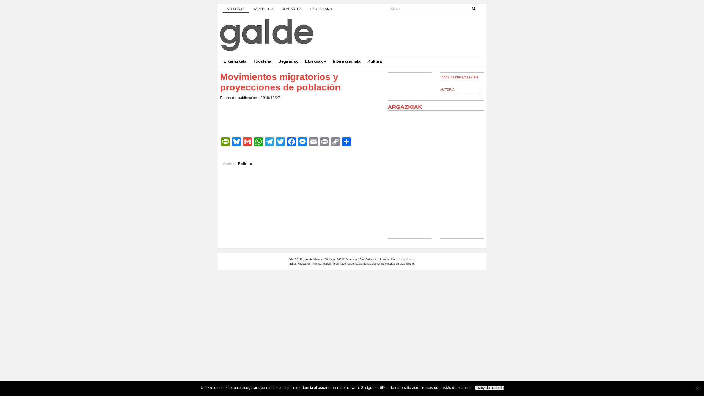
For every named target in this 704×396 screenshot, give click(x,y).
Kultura (374, 61)
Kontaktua (292, 9)
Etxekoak (315, 61)
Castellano (321, 9)
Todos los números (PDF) (459, 77)
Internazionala (346, 61)
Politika (245, 163)
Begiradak (288, 61)
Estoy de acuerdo (489, 388)
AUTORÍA (447, 90)
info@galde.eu (406, 259)
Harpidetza (263, 9)
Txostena (262, 61)
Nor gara (235, 9)
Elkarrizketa (235, 61)
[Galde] (352, 35)
